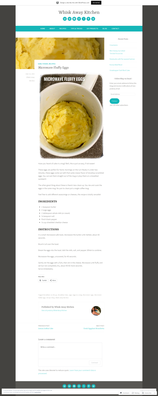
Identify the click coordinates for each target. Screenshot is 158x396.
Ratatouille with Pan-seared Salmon (122, 59)
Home (42, 29)
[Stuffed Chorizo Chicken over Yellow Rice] (69, 19)
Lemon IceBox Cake (45, 327)
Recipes (63, 29)
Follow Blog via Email (123, 79)
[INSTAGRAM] (79, 386)
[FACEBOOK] (74, 386)
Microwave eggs (88, 295)
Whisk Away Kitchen (79, 12)
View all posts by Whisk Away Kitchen (54, 310)
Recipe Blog (50, 298)
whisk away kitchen (61, 298)
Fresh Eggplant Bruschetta (94, 327)
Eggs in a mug (77, 295)
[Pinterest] (88, 19)
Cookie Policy (37, 392)
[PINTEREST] (89, 386)
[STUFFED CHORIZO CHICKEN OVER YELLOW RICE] (69, 386)
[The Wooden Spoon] (65, 19)
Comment (94, 363)
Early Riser (43, 64)
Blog (105, 29)
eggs (70, 295)
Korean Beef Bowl (116, 65)
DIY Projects (92, 29)
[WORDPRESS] (93, 386)
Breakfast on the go (50, 295)
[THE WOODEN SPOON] (64, 386)
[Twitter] (84, 19)
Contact (115, 29)
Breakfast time (63, 295)
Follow (114, 101)
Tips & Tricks (76, 29)
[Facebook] (74, 19)
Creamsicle (114, 45)
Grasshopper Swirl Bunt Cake (120, 70)
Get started (96, 2)
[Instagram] (79, 19)
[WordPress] (93, 19)
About (52, 29)
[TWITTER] (84, 386)
